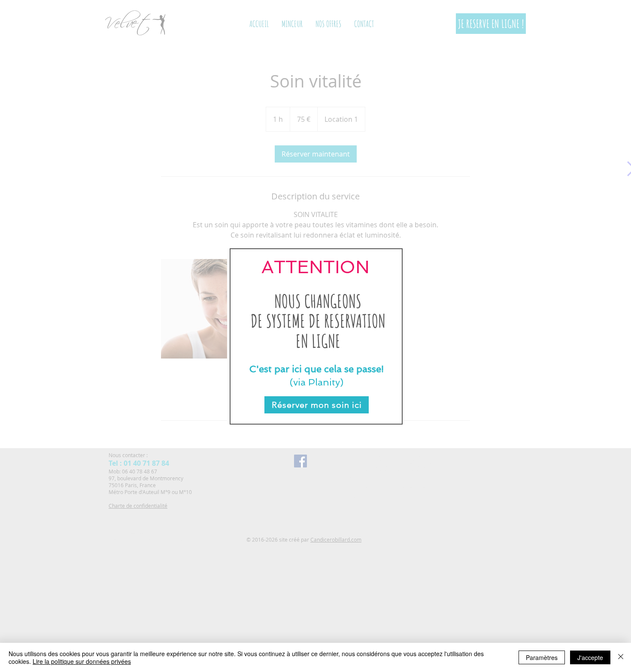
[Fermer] (621, 657)
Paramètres (542, 657)
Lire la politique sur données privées (82, 661)
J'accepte (590, 657)
